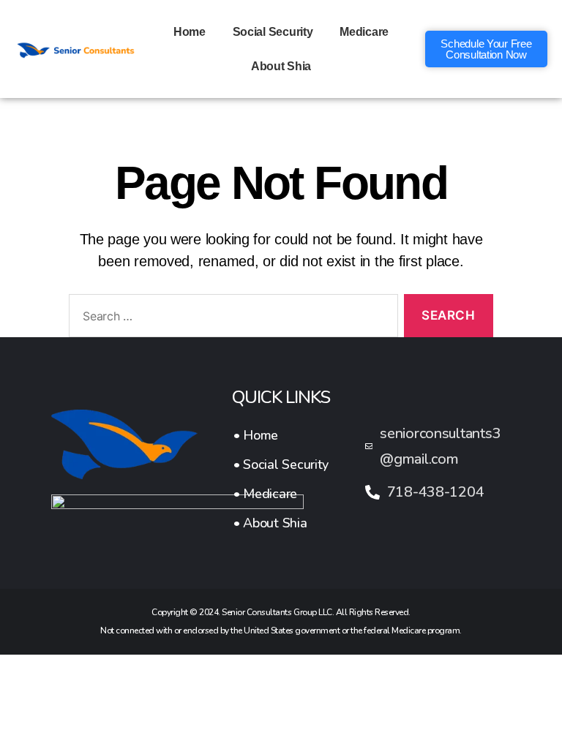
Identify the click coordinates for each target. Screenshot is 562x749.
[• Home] (281, 435)
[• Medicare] (281, 493)
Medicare (364, 32)
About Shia (281, 66)
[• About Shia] (281, 523)
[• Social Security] (281, 464)
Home (189, 32)
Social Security (273, 32)
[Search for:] (230, 318)
